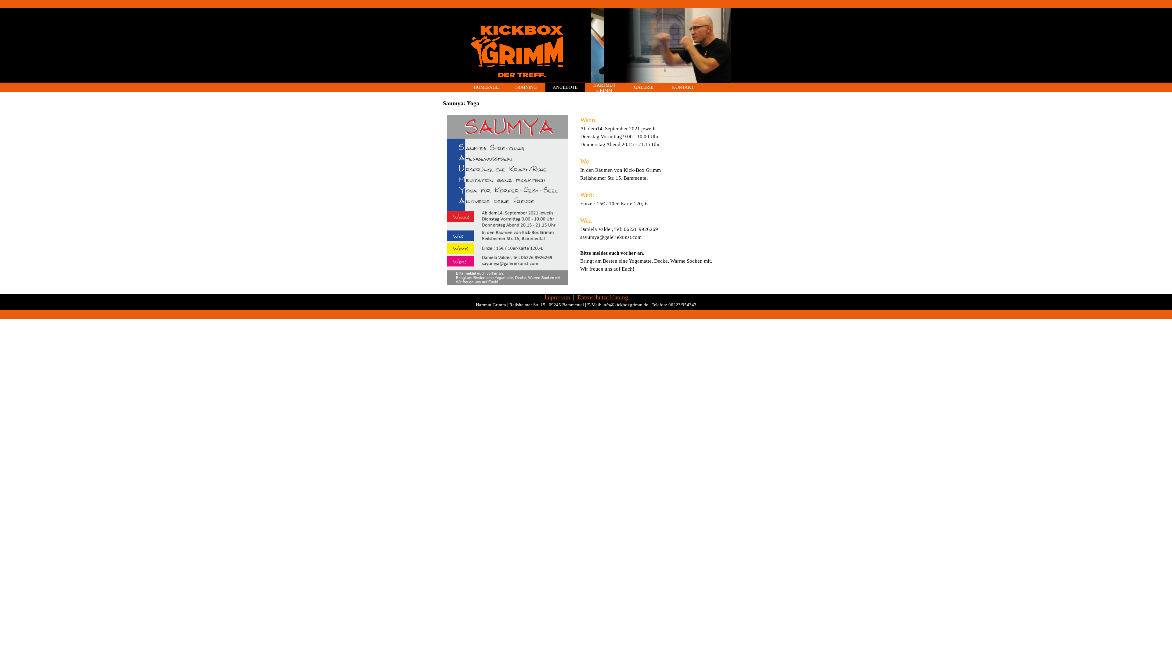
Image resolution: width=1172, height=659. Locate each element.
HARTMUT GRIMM (604, 88)
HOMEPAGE (486, 87)
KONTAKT (683, 87)
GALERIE (643, 87)
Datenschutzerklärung (602, 297)
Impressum (557, 297)
